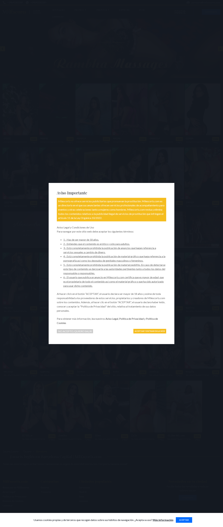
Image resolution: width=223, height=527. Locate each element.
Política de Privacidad (131, 318)
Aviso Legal (111, 318)
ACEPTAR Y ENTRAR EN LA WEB (150, 331)
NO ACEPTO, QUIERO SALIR (75, 331)
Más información (163, 519)
